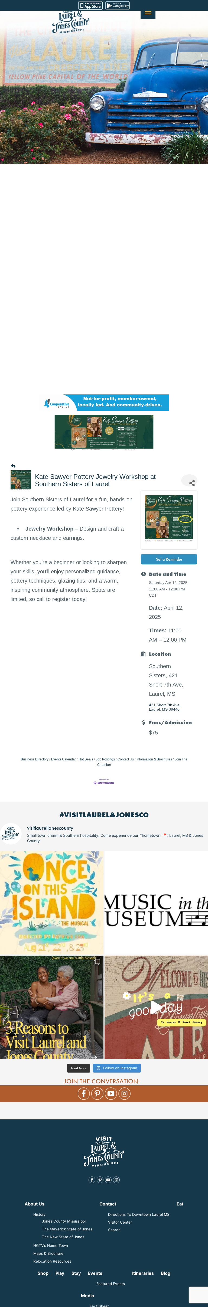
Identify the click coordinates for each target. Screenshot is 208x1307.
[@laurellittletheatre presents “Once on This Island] (51, 903)
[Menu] (148, 11)
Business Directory (34, 759)
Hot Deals (86, 759)
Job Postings (105, 759)
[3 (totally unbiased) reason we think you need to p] (51, 1007)
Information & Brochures (154, 759)
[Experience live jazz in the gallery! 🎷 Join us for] (156, 903)
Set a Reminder (169, 559)
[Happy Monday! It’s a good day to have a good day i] (156, 1007)
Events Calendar (63, 759)
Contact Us (126, 759)
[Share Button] (189, 480)
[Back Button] (13, 466)
